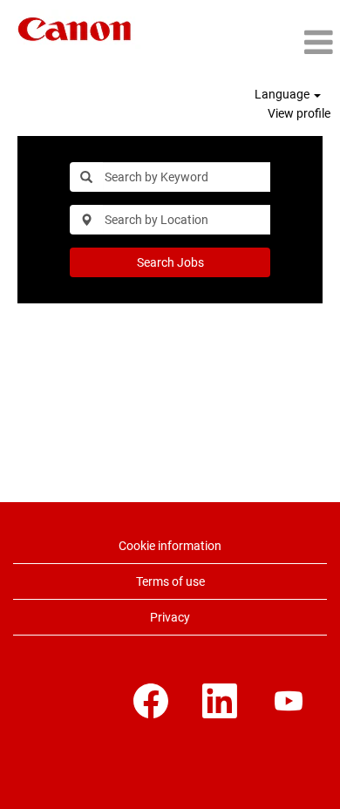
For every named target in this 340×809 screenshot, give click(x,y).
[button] (290, 42)
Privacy (170, 617)
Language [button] (283, 94)
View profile (299, 113)
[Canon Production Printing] (75, 29)
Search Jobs (170, 262)
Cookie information (170, 546)
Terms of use (170, 581)
